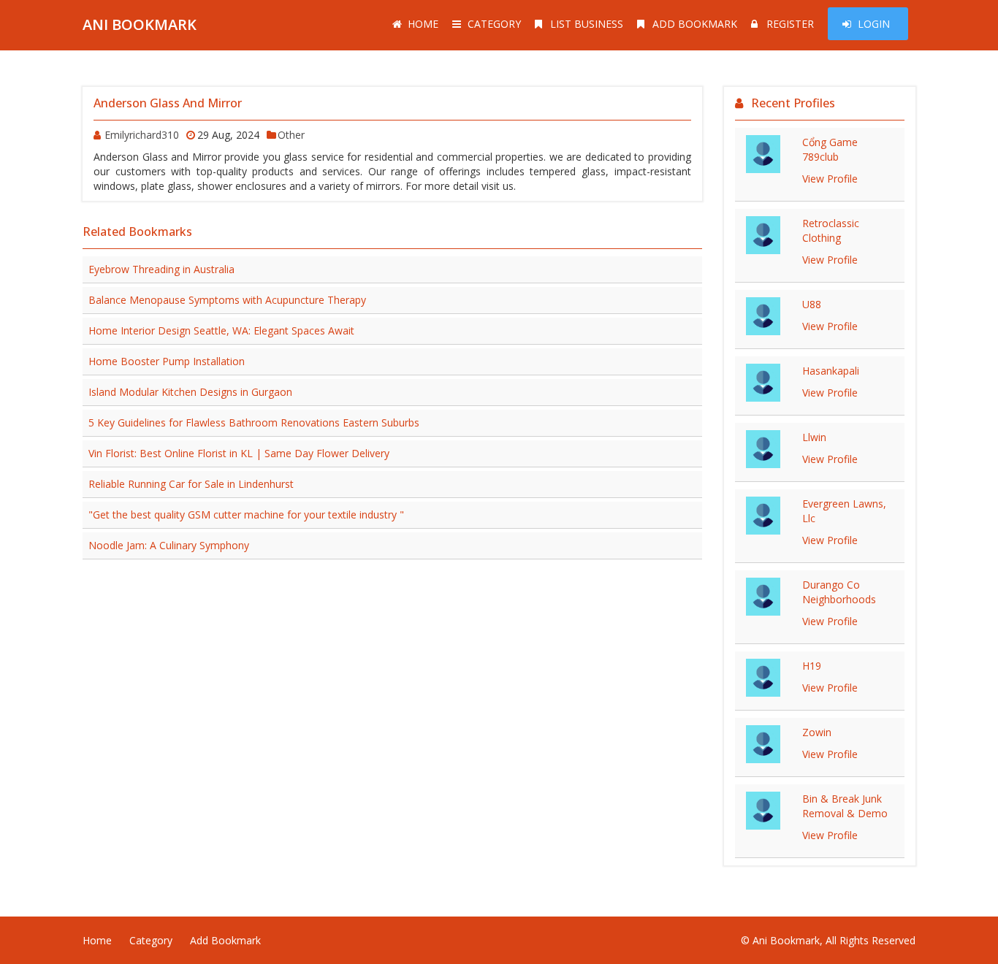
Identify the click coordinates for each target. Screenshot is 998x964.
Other (291, 135)
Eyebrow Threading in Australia (161, 269)
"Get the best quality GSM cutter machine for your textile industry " (246, 514)
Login (874, 24)
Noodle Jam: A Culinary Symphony (168, 545)
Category (494, 24)
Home (423, 24)
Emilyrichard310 (141, 135)
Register (790, 24)
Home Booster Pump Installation (166, 361)
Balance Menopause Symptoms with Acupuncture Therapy (227, 300)
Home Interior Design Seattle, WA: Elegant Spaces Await (221, 330)
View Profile (830, 178)
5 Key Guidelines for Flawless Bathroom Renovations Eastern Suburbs (253, 422)
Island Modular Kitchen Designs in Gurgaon (190, 392)
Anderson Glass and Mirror (168, 103)
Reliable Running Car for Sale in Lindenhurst (191, 484)
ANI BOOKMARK (140, 24)
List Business (586, 24)
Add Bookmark (694, 24)
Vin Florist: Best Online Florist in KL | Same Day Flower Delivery (238, 453)
